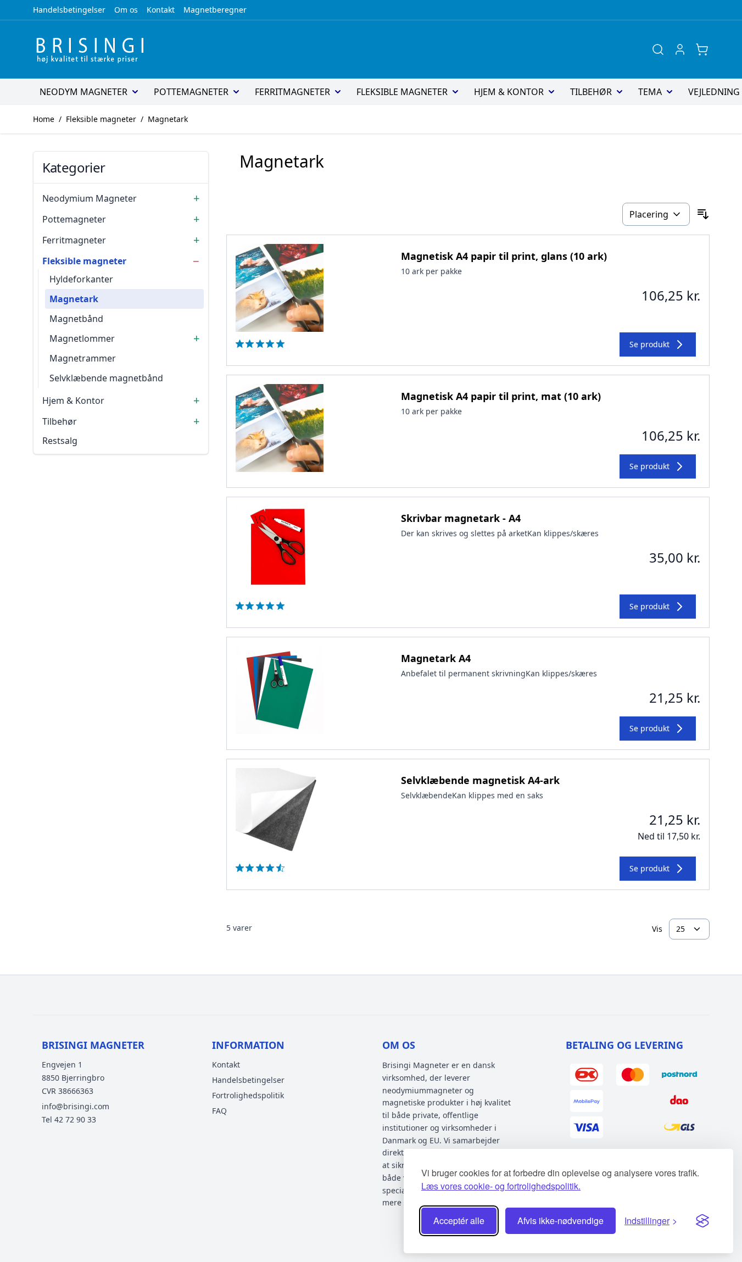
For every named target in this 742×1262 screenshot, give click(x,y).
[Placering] (655, 214)
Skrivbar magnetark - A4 (461, 518)
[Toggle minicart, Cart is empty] (702, 49)
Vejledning (714, 92)
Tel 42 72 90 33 (69, 1119)
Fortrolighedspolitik (248, 1095)
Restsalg (59, 441)
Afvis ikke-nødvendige (560, 1220)
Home (43, 119)
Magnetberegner (215, 9)
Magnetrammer (82, 358)
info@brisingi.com (75, 1106)
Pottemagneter (191, 92)
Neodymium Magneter (89, 198)
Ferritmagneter (292, 92)
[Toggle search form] (658, 49)
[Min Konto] (680, 49)
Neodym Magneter (83, 92)
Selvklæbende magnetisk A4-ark (480, 780)
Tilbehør (591, 92)
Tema (650, 92)
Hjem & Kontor (509, 92)
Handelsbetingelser (69, 9)
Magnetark (168, 119)
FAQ (219, 1110)
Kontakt (161, 9)
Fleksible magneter (402, 92)
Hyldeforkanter (81, 279)
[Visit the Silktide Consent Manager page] (702, 1221)
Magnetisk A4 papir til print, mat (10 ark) (501, 396)
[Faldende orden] (703, 214)
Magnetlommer (82, 338)
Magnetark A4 (436, 658)
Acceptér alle (458, 1220)
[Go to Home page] (93, 49)
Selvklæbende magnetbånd (106, 378)
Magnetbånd (76, 319)
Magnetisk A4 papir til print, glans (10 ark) (504, 256)
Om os (126, 9)
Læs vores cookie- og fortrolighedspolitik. (501, 1186)
